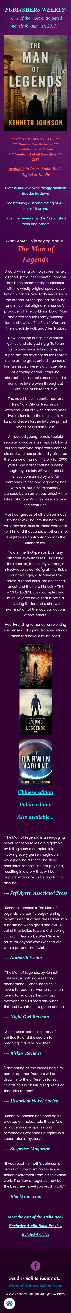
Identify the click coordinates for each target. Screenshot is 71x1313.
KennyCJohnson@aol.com (35, 1286)
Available (16, 168)
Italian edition (35, 804)
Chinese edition (35, 792)
